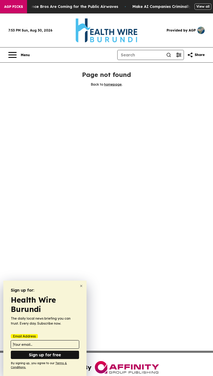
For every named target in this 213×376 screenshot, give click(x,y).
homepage (113, 84)
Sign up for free (45, 354)
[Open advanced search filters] (179, 55)
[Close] (81, 286)
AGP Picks (13, 7)
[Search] (169, 55)
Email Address (24, 336)
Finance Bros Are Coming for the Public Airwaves (71, 6)
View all (202, 6)
